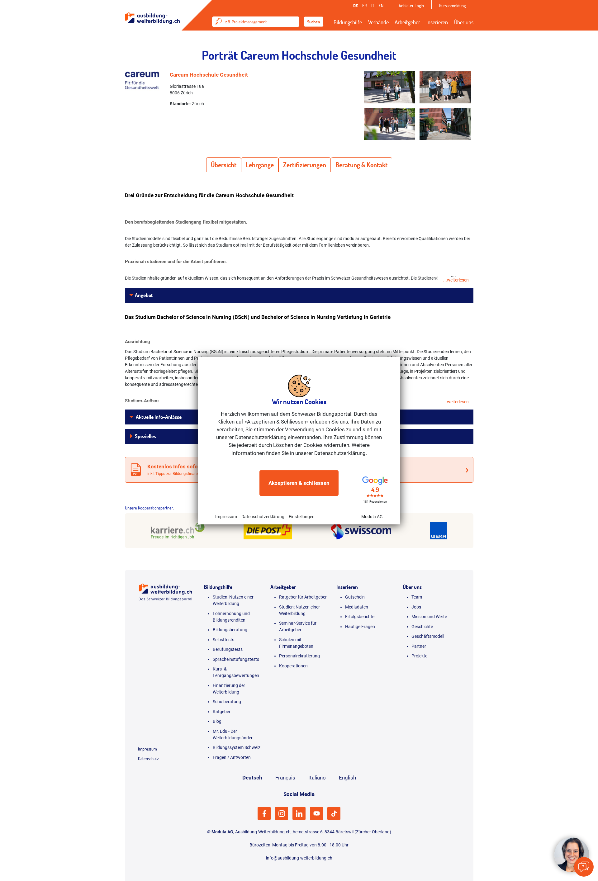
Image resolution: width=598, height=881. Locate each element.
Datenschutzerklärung (262, 516)
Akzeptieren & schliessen (299, 483)
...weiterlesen (456, 279)
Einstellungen (302, 516)
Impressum (226, 516)
